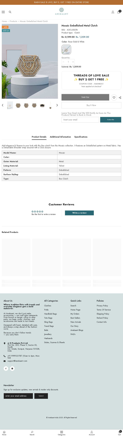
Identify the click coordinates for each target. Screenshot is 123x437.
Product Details (39, 136)
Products (13, 21)
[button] (2, 105)
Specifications (80, 136)
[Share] (119, 98)
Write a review (79, 212)
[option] (30, 61)
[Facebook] (6, 368)
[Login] (113, 12)
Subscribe (110, 119)
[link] (114, 98)
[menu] (3, 12)
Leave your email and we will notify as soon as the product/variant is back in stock (86, 114)
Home (4, 21)
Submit (41, 396)
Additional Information (60, 136)
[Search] (10, 12)
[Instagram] (12, 368)
